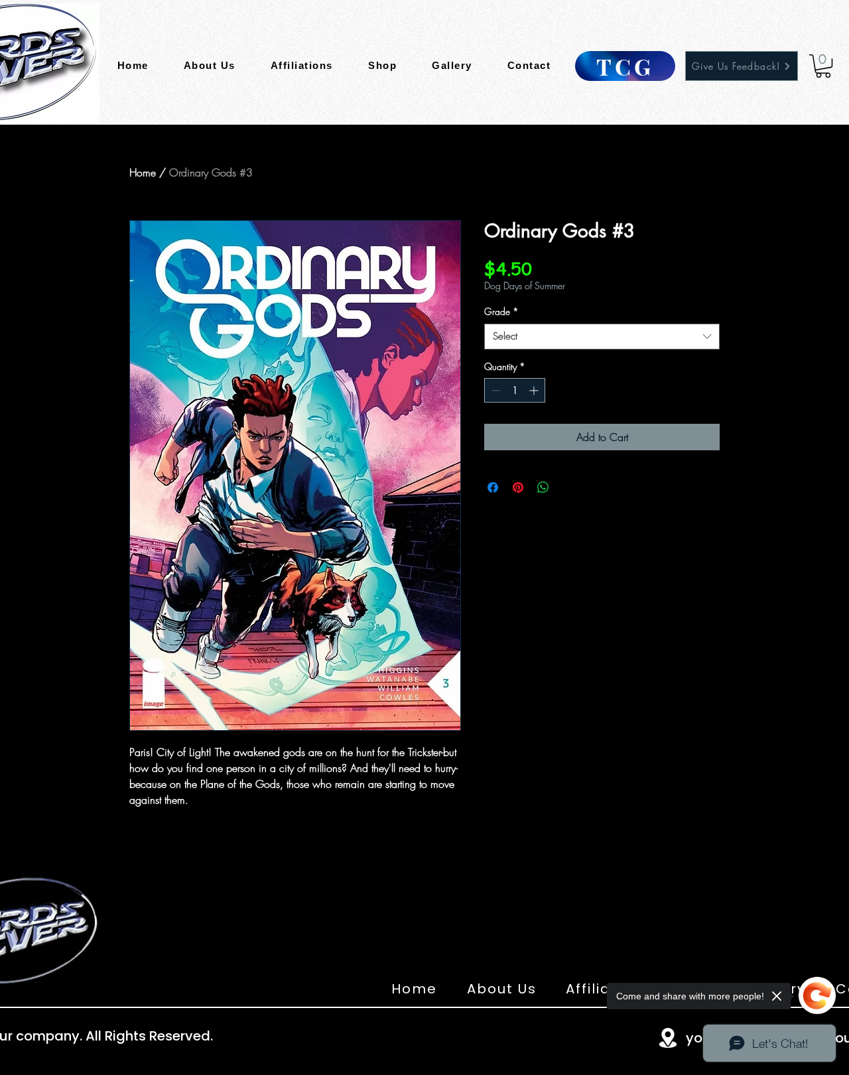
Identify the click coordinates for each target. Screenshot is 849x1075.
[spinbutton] (515, 390)
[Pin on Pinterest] (518, 487)
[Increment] (535, 390)
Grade (501, 311)
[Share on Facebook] (493, 487)
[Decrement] (494, 390)
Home (142, 172)
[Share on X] (568, 487)
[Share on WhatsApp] (543, 487)
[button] (823, 66)
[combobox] (602, 336)
